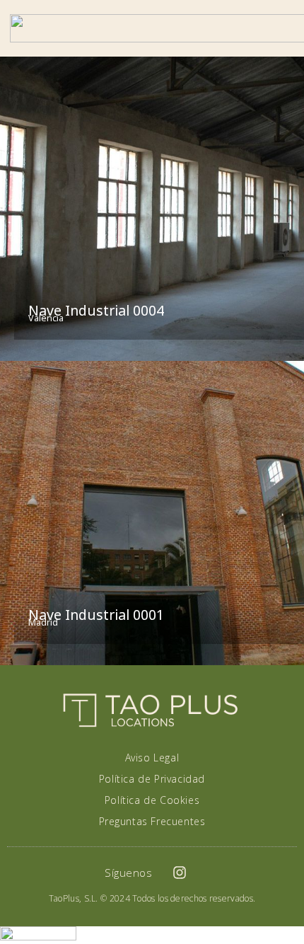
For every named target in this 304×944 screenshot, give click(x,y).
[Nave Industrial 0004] (152, 209)
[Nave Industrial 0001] (152, 513)
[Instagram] (180, 872)
